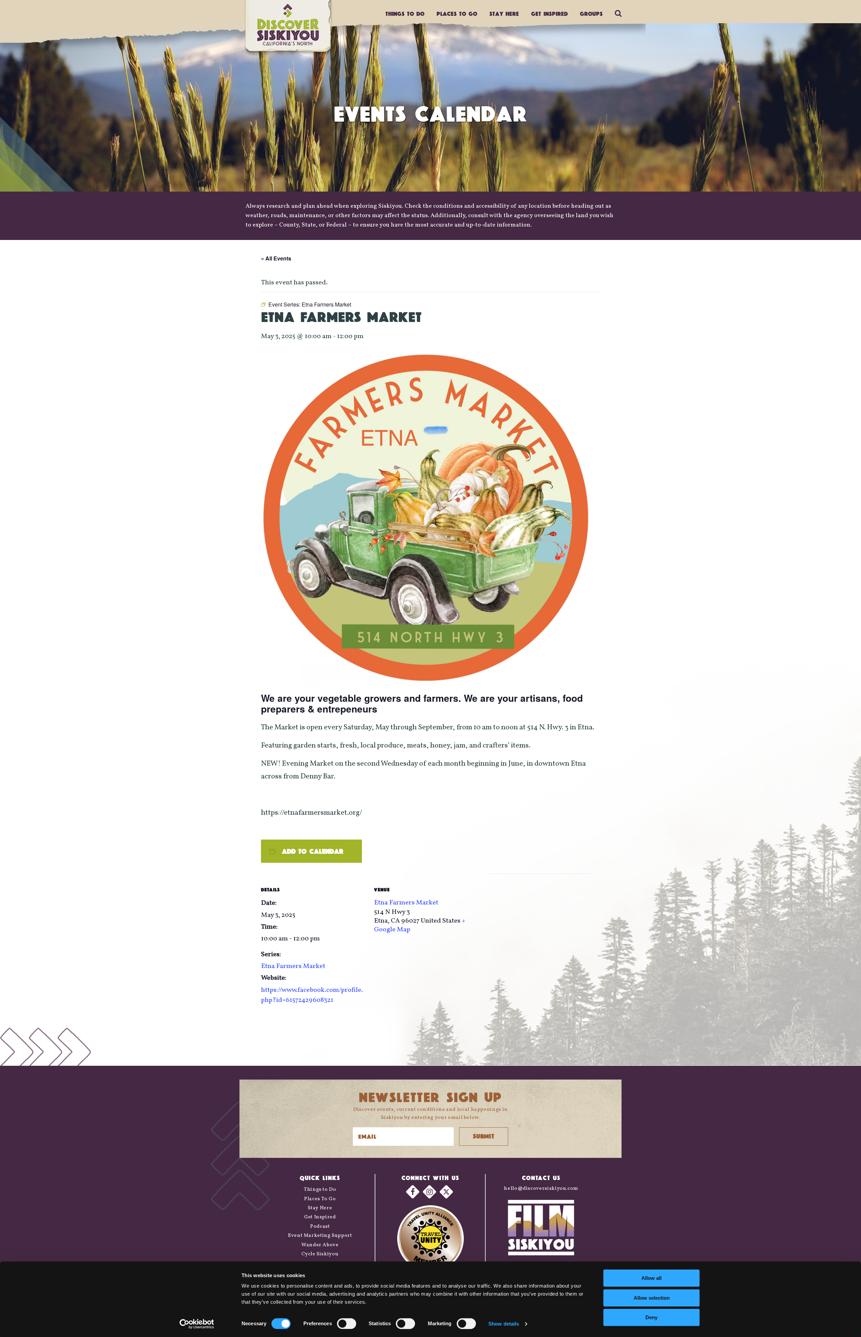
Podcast (320, 1226)
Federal (336, 225)
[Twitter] (446, 1192)
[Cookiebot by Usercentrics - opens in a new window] (196, 1324)
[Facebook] (413, 1192)
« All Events (276, 258)
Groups (591, 13)
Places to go (457, 13)
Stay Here (504, 13)
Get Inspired (549, 13)
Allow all (651, 1278)
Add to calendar (313, 851)
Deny (651, 1317)
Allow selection (652, 1298)
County (289, 225)
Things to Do (320, 1189)
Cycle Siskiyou (319, 1254)
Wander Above (320, 1245)
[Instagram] (429, 1192)
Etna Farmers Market (293, 966)
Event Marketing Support (320, 1235)
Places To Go (320, 1199)
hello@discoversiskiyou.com (541, 1188)
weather (257, 215)
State (309, 225)
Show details (503, 1324)
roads (278, 215)
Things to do (404, 13)
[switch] (346, 1323)
